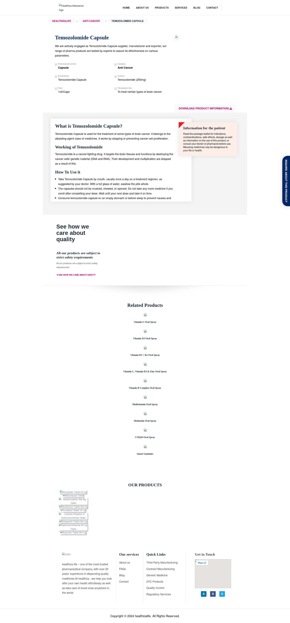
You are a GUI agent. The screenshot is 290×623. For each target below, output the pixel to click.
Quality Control (155, 588)
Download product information (204, 108)
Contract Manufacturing (160, 569)
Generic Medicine (157, 575)
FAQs (122, 569)
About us (124, 562)
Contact (124, 581)
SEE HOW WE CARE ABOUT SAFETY (77, 274)
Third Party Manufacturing (162, 562)
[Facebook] (213, 594)
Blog (122, 575)
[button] (62, 512)
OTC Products (154, 581)
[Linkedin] (203, 594)
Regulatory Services (158, 594)
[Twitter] (222, 594)
